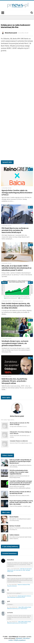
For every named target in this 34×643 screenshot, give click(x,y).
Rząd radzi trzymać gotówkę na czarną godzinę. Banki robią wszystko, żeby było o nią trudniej (21, 502)
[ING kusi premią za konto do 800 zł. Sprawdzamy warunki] (4, 494)
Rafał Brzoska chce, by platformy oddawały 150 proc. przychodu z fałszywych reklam (14, 381)
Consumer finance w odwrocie (19, 441)
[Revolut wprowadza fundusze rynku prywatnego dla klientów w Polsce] (3, 591)
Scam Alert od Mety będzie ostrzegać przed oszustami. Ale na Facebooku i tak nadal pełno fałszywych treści (21, 482)
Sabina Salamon (14, 535)
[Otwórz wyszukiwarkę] (31, 12)
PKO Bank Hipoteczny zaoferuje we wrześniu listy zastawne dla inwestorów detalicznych (15, 230)
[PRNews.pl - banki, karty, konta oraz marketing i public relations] (17, 5)
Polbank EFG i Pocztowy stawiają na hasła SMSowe (20, 432)
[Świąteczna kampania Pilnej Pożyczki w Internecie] (3, 576)
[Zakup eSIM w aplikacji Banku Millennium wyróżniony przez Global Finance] (3, 602)
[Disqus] (17, 83)
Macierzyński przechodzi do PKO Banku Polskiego (19, 423)
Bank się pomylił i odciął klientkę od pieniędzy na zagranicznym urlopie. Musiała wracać (20, 461)
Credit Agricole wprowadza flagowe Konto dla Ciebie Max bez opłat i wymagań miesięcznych (19, 570)
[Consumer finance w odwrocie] (4, 444)
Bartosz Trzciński (15, 526)
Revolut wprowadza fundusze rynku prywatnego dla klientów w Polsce (19, 596)
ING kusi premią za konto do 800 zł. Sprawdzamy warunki (20, 492)
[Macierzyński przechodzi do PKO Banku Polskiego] (4, 425)
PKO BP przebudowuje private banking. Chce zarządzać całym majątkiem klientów (19, 472)
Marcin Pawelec (14, 517)
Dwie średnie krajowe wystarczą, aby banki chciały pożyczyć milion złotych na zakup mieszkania (16, 305)
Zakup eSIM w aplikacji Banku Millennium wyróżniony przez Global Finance (19, 608)
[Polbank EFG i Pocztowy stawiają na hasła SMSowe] (4, 434)
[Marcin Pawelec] (4, 519)
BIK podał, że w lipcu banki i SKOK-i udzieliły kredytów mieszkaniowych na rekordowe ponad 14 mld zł (16, 268)
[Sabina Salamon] (4, 537)
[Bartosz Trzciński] (4, 528)
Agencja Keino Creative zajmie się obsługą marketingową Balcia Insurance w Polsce (17, 192)
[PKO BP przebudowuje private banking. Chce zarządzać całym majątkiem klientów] (4, 473)
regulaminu (19, 638)
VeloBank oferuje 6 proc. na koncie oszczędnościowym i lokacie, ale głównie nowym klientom (15, 343)
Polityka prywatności (20, 640)
